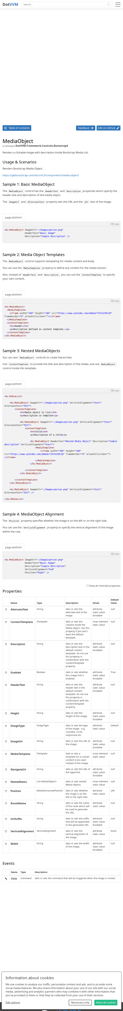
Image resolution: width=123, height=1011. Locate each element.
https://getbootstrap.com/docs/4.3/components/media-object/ (41, 175)
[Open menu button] (117, 4)
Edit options (13, 1002)
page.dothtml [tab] (13, 217)
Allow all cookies (106, 1002)
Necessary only (80, 1002)
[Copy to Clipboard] (115, 224)
